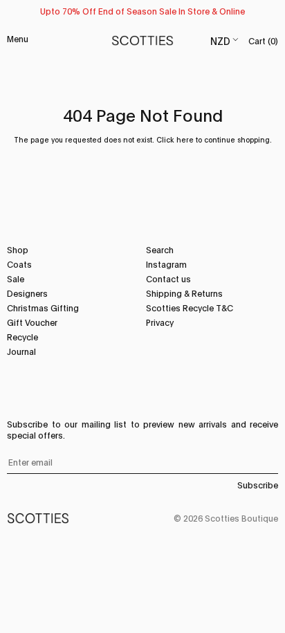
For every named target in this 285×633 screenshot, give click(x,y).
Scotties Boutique (241, 518)
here (185, 139)
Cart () (263, 40)
